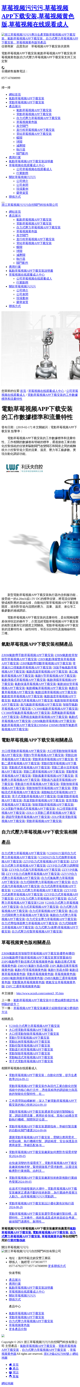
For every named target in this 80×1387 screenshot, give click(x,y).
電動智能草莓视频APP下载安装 (29, 1053)
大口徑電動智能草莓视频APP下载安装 (34, 1033)
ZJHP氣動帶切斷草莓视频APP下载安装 (45, 663)
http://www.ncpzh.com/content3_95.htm (40, 993)
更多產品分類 (18, 1329)
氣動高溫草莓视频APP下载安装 (47, 671)
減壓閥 (20, 255)
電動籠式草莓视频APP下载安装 (29, 767)
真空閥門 (22, 235)
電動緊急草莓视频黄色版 (28, 982)
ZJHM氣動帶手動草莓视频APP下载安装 (27, 655)
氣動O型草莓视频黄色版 (31, 969)
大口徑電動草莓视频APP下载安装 (23, 751)
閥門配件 (22, 262)
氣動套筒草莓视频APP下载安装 (22, 696)
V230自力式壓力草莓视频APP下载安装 (37, 890)
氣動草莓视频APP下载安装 (34, 219)
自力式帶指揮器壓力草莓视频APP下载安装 (29, 923)
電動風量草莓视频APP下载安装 (52, 775)
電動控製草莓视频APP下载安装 (29, 1045)
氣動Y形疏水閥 (58, 969)
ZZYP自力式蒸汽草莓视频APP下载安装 (35, 869)
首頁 (23, 390)
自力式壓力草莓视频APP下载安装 (38, 227)
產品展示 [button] (15, 215)
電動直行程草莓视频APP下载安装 (37, 784)
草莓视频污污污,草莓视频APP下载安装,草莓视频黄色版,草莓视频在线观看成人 (37, 16)
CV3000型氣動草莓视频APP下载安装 (25, 712)
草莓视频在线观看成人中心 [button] (27, 274)
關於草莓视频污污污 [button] (22, 286)
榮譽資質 (22, 302)
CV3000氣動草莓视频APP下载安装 (55, 708)
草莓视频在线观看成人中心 (46, 390)
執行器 (20, 258)
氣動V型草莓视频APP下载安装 (55, 675)
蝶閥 (19, 247)
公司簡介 (22, 290)
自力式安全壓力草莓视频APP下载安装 (51, 919)
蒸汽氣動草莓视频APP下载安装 (41, 704)
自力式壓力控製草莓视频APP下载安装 (37, 931)
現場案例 (22, 298)
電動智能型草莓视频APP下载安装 (48, 788)
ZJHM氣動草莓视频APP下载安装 (53, 721)
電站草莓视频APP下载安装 (34, 243)
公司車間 (22, 294)
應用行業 (15, 266)
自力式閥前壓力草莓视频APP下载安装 (45, 882)
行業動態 (22, 282)
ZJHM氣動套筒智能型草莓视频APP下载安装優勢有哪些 (37, 953)
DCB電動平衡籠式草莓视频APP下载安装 (28, 808)
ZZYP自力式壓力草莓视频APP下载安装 (41, 898)
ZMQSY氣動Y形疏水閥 (33, 965)
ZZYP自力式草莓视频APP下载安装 (46, 861)
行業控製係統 (16, 1240)
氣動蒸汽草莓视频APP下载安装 (32, 700)
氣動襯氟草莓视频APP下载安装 (47, 688)
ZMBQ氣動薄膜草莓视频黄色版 (22, 978)
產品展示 (15, 1279)
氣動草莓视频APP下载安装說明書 (31, 270)
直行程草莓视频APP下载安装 (35, 239)
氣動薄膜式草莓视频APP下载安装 (23, 679)
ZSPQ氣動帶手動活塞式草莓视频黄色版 (27, 961)
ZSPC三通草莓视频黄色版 (23, 986)
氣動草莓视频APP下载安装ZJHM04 (24, 725)
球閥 (19, 251)
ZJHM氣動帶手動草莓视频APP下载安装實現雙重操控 (36, 957)
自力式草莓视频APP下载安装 (39, 906)
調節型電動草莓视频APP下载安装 (28, 816)
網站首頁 (15, 211)
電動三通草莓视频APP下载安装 (44, 771)
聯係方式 (15, 306)
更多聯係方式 (57, 1266)
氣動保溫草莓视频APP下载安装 (35, 684)
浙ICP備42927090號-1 (58, 1353)
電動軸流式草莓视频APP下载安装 (31, 1057)
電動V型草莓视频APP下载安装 (43, 755)
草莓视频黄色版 (26, 231)
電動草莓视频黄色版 (40, 974)
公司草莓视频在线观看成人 (34, 278)
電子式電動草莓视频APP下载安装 (34, 796)
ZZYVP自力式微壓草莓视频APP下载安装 (33, 873)
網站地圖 (7, 1383)
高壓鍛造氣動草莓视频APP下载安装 (44, 716)
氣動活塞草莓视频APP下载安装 (55, 692)
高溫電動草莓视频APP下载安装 (44, 800)
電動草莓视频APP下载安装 (34, 223)
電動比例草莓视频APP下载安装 (29, 1041)
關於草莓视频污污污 (22, 1295)
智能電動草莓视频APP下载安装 (52, 804)
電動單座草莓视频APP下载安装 (52, 759)
